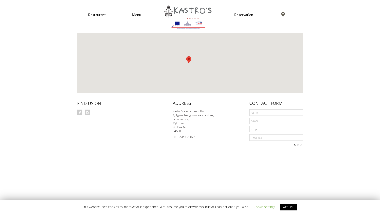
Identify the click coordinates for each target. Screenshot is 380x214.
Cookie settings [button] (264, 207)
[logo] (190, 10)
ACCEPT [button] (288, 207)
